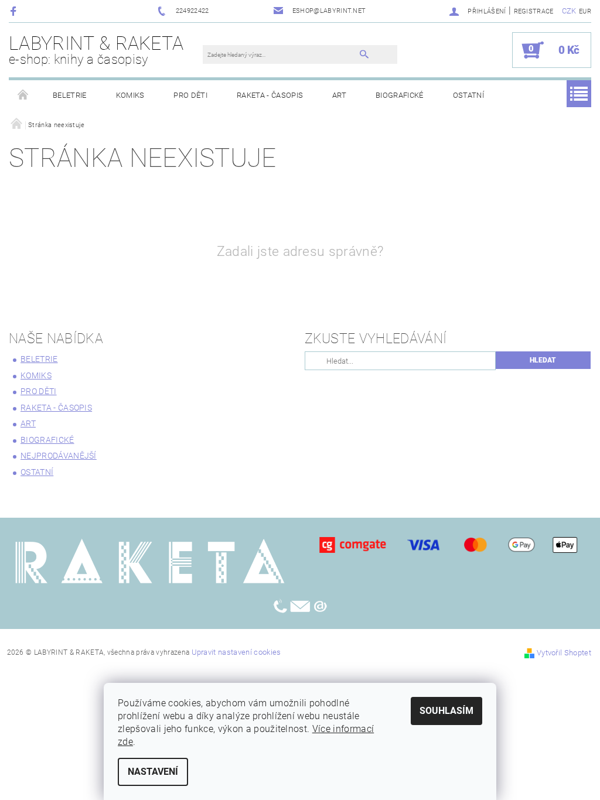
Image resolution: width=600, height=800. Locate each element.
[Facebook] (15, 11)
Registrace (534, 11)
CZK (569, 10)
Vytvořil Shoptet (564, 652)
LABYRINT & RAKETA (96, 50)
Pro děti (190, 95)
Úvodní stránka (23, 95)
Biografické (400, 95)
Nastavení (153, 771)
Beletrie (70, 95)
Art (339, 95)
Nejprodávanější (59, 455)
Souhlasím (446, 710)
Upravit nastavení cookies (236, 652)
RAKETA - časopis (270, 95)
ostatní (468, 95)
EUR (585, 11)
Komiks (130, 95)
